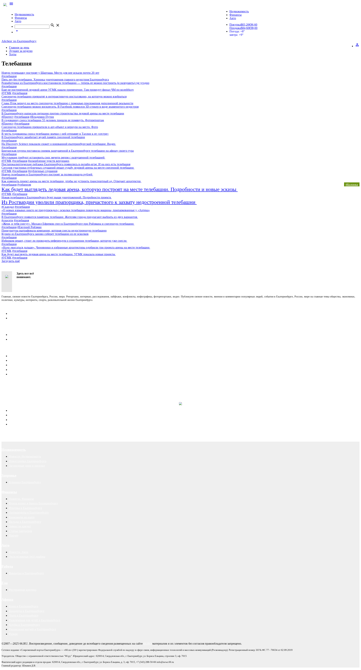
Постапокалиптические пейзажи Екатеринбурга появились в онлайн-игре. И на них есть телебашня (66, 164)
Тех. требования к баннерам (27, 369)
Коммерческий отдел (22, 318)
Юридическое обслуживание (27, 410)
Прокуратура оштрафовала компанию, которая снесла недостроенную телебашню (54, 230)
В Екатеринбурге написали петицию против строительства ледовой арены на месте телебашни (63, 113)
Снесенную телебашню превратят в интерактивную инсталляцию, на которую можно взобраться (64, 96)
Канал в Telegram (13, 383)
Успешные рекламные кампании (55, 387)
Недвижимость (24, 14)
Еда (5, 583)
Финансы (21, 17)
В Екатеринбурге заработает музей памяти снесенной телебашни (43, 137)
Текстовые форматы (22, 365)
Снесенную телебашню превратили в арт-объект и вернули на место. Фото (50, 127)
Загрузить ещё (11, 261)
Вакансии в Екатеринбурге (26, 573)
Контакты (10, 307)
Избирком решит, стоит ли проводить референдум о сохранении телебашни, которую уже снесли (64, 240)
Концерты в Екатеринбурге (26, 611)
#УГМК (6, 93)
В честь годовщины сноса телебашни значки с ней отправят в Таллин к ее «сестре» (55, 133)
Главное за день (19, 47)
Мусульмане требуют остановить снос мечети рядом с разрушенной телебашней (53, 157)
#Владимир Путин (42, 116)
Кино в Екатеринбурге (23, 606)
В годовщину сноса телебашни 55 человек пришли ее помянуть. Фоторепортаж (53, 120)
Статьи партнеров (20, 531)
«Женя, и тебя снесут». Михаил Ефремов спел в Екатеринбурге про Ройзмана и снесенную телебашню (68, 223)
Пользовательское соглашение (28, 339)
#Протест (8, 116)
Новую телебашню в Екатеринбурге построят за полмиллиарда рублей (47, 174)
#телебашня (9, 76)
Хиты (12, 54)
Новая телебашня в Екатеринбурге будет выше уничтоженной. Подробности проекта (57, 197)
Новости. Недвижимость (25, 456)
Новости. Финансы (21, 498)
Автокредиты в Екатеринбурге (29, 512)
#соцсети (7, 220)
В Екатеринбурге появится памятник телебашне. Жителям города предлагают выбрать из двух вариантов (70, 217)
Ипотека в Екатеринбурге (25, 508)
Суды (12, 419)
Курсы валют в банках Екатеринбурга (33, 503)
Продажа (235, 28)
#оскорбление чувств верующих (48, 160)
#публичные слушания (42, 171)
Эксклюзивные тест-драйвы (27, 556)
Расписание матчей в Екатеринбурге (32, 629)
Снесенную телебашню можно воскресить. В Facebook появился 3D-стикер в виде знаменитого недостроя (70, 106)
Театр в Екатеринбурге (23, 615)
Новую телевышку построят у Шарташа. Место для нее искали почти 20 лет (50, 72)
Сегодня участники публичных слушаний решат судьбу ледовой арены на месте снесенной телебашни (68, 167)
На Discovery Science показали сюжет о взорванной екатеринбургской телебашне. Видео (59, 144)
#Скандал (8, 206)
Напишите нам (14, 328)
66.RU (147, 643)
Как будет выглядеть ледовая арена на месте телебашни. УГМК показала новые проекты (59, 254)
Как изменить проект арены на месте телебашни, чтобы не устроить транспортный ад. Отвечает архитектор (71, 181)
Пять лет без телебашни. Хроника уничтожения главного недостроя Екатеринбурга (55, 79)
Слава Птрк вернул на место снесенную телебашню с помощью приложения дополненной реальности (67, 103)
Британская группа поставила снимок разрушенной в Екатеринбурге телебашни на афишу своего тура (68, 150)
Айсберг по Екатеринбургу (19, 41)
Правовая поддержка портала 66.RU (38, 394)
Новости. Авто (18, 552)
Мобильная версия (21, 334)
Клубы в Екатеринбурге (24, 624)
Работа (7, 566)
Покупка (235, 24)
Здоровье (9, 475)
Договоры (15, 415)
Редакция (15, 313)
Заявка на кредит (20, 526)
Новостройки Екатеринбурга (27, 461)
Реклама (9, 349)
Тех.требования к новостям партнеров (33, 374)
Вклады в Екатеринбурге (25, 521)
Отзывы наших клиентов (18, 387)
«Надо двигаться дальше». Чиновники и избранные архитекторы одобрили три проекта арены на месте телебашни (76, 247)
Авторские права (20, 424)
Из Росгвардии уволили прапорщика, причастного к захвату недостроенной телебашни (99, 202)
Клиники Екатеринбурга (25, 482)
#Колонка (352, 184)
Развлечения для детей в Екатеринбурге (34, 620)
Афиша (7, 599)
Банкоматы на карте (22, 517)
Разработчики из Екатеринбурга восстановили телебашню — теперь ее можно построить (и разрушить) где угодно (75, 83)
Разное (13, 634)
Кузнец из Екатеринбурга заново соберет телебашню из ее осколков (45, 234)
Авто (18, 21)
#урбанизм (24, 184)
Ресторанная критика (22, 589)
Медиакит (15, 355)
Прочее (13, 535)
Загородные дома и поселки (27, 465)
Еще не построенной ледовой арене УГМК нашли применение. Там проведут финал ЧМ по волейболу (68, 89)
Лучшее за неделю (21, 51)
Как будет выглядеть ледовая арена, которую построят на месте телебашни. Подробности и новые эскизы (120, 189)
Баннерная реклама (21, 360)
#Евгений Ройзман (29, 227)
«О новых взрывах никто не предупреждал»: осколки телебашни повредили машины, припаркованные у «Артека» (76, 210)
